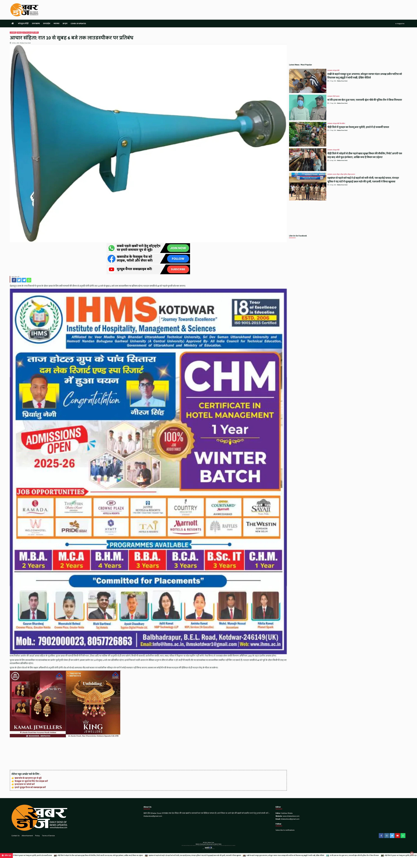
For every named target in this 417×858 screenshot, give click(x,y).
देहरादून (19, 33)
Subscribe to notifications (285, 830)
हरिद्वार (338, 174)
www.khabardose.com (291, 816)
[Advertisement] (75, 754)
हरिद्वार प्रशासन (351, 174)
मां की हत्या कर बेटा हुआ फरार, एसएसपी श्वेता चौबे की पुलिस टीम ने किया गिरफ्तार (364, 100)
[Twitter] (19, 280)
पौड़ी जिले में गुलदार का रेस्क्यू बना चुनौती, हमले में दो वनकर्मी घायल (358, 127)
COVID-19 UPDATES (78, 23)
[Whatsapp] (29, 280)
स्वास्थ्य (56, 23)
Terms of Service (48, 835)
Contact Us (16, 835)
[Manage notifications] (412, 853)
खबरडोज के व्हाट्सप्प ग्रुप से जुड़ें (28, 778)
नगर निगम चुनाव (27, 33)
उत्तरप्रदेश (46, 23)
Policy (37, 835)
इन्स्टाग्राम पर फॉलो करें (25, 784)
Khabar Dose (211, 842)
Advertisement (27, 835)
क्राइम (65, 23)
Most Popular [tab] (306, 65)
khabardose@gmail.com (153, 816)
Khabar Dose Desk (25, 43)
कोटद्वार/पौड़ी (23, 23)
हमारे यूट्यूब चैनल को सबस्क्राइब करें (30, 787)
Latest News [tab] (294, 65)
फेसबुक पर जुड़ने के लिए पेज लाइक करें (31, 781)
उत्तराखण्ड (36, 23)
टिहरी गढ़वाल (336, 96)
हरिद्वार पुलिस (343, 174)
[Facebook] (14, 280)
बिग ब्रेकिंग (35, 33)
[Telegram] (24, 280)
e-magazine (399, 23)
